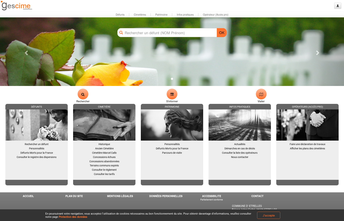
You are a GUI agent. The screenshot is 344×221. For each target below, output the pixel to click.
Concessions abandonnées (104, 161)
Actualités (239, 144)
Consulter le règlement (104, 169)
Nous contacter (239, 157)
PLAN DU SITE (74, 196)
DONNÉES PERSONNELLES (165, 196)
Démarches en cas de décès (239, 148)
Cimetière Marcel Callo (104, 152)
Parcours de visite (172, 152)
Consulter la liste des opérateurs (239, 152)
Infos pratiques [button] (185, 14)
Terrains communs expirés (104, 165)
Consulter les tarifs (104, 174)
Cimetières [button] (140, 14)
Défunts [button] (120, 14)
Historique (104, 144)
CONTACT (257, 196)
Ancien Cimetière (104, 148)
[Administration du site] (337, 6)
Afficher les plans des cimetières (307, 148)
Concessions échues (104, 157)
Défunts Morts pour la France (36, 152)
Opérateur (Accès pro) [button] (215, 14)
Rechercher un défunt (37, 144)
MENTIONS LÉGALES (120, 196)
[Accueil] (16, 6)
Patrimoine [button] (161, 14)
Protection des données (73, 216)
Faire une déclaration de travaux (307, 144)
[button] (26, 51)
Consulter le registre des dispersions (36, 157)
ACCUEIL (28, 196)
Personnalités (36, 148)
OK (221, 32)
